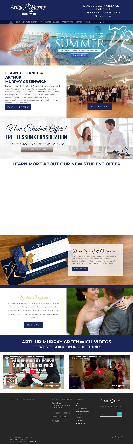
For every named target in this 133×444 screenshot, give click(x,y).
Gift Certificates (67, 22)
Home (11, 22)
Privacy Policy (80, 420)
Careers (78, 417)
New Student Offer (29, 22)
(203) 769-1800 (102, 16)
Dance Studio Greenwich (18, 439)
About (17, 22)
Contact (78, 415)
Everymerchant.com (35, 441)
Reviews (86, 22)
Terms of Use (80, 423)
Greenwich (29, 14)
